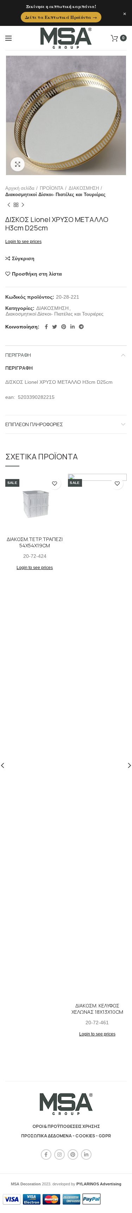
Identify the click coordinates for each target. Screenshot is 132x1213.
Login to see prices (23, 241)
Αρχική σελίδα (19, 188)
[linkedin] (72, 326)
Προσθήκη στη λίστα (37, 273)
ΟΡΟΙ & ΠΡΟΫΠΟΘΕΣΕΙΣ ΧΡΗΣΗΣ (66, 1126)
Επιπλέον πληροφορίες (34, 424)
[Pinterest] (63, 326)
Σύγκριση (23, 258)
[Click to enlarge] (18, 164)
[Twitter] (54, 326)
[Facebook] (46, 326)
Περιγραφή (18, 355)
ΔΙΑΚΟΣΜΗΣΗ (84, 188)
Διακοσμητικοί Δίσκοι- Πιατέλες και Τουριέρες (55, 194)
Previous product (8, 204)
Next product (22, 204)
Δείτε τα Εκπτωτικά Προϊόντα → (61, 17)
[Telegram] (81, 326)
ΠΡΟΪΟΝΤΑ (51, 188)
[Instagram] (59, 1154)
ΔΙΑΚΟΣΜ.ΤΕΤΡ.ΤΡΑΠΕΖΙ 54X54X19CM (35, 542)
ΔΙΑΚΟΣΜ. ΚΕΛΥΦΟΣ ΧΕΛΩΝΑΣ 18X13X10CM (97, 1009)
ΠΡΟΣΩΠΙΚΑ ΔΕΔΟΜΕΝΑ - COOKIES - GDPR (66, 1136)
